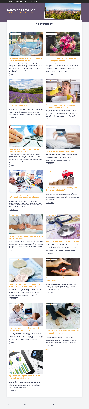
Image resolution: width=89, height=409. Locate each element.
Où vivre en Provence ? (18, 105)
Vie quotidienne (18, 1)
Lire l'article (13, 74)
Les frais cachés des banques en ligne (60, 151)
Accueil (10, 1)
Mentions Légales (51, 404)
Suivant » (47, 349)
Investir (27, 1)
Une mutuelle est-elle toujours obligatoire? (62, 241)
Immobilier (34, 1)
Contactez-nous (78, 404)
